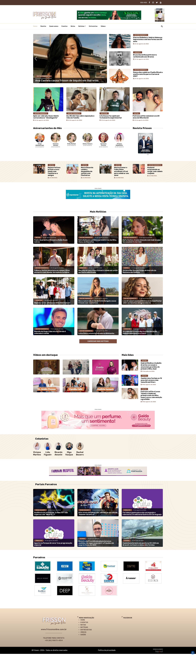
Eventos (64, 26)
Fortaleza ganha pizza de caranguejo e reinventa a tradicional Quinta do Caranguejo (142, 513)
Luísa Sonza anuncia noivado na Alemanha (96, 333)
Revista (43, 26)
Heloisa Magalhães (105, 144)
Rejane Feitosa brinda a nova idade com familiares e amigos (54, 171)
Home (35, 26)
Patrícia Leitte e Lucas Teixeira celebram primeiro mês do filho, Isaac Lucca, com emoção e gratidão (151, 395)
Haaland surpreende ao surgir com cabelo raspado (154, 170)
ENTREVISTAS (86, 630)
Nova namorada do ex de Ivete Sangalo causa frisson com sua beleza (97, 302)
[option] (42, 142)
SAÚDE (83, 635)
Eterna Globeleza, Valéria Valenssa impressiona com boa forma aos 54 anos (147, 39)
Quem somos (53, 26)
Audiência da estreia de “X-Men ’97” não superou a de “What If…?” (51, 513)
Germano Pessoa (89, 144)
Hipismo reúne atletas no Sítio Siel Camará (52, 303)
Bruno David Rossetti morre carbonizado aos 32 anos (145, 56)
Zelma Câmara (73, 144)
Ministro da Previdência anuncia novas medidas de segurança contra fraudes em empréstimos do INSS (96, 543)
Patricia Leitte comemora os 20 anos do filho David (146, 117)
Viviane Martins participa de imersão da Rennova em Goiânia (139, 271)
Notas (73, 26)
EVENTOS (84, 622)
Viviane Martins (37, 453)
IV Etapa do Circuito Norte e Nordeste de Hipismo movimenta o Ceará (140, 332)
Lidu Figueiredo (49, 453)
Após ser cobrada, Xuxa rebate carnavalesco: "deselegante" (46, 117)
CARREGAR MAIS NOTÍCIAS (98, 341)
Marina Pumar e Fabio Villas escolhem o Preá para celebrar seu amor (121, 171)
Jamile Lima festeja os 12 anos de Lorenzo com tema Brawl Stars (151, 380)
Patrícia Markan (41, 144)
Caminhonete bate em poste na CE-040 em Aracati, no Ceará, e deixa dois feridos (141, 544)
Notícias (81, 26)
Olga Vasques (69, 453)
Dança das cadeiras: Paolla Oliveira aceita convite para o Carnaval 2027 (148, 74)
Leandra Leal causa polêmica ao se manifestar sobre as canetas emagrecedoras (142, 302)
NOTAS (83, 625)
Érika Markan (57, 144)
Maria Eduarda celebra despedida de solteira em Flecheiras (87, 171)
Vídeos (103, 26)
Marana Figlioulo (121, 144)
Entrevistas (93, 26)
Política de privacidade (106, 650)
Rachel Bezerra (80, 453)
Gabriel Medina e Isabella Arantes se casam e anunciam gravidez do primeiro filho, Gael (151, 366)
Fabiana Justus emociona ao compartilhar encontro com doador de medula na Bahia (52, 271)
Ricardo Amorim (59, 453)
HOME (82, 620)
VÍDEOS (83, 632)
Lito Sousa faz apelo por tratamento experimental (111, 117)
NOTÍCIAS (84, 627)
